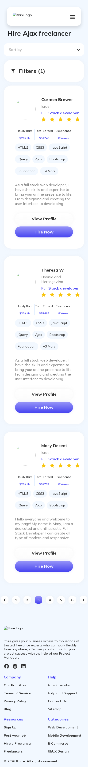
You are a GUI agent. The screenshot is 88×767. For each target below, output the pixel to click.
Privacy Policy (15, 701)
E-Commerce (58, 743)
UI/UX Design (58, 751)
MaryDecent (54, 445)
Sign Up (10, 727)
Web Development (63, 727)
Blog (7, 709)
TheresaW (52, 270)
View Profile (44, 219)
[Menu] (72, 17)
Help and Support (62, 693)
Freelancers (13, 751)
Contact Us (57, 701)
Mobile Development (64, 735)
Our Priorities (15, 685)
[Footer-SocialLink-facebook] (6, 666)
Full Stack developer (60, 113)
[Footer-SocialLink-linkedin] (23, 666)
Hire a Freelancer (18, 743)
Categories (58, 719)
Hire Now (44, 232)
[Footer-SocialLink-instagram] (15, 666)
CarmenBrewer (57, 99)
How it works (59, 685)
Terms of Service (17, 693)
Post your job (15, 735)
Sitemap (54, 709)
